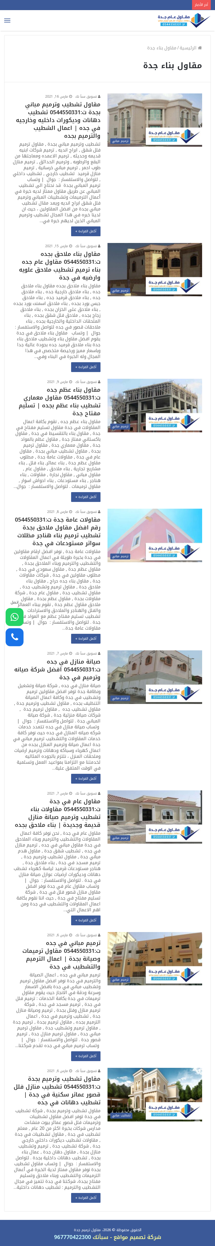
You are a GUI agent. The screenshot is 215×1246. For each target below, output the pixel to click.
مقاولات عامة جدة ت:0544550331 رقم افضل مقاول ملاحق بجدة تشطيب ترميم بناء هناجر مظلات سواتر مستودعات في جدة (58, 531)
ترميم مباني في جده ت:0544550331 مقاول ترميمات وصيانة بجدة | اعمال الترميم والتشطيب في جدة (61, 955)
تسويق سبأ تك (86, 96)
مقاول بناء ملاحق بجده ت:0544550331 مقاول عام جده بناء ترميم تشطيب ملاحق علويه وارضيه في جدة (60, 266)
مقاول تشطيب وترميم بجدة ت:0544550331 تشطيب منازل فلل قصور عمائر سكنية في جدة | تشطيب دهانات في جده (57, 1090)
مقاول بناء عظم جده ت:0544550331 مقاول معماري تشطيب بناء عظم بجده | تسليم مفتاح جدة (60, 401)
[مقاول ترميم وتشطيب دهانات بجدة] (184, 20)
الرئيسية (189, 47)
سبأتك (99, 1237)
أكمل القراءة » (85, 231)
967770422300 (72, 1237)
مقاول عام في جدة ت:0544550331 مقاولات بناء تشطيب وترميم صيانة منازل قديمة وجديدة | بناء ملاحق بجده (58, 813)
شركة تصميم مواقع (137, 1237)
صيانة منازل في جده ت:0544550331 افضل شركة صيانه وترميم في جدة (57, 669)
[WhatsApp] (15, 617)
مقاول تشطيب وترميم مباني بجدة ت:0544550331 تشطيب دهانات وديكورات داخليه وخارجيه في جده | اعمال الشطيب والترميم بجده (58, 120)
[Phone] (15, 637)
